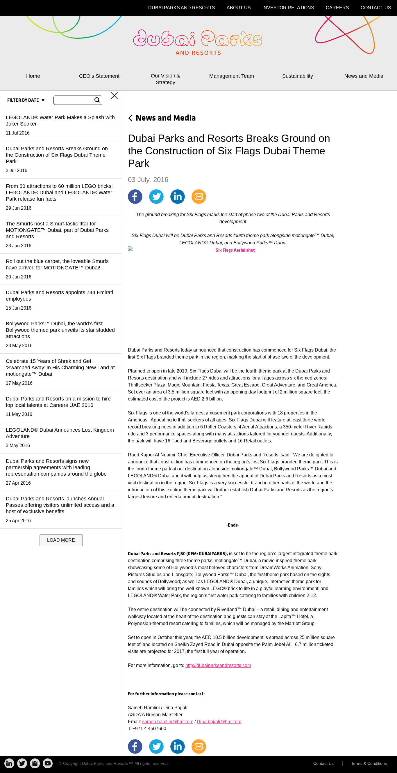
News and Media (166, 117)
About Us (239, 7)
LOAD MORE (61, 540)
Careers (337, 7)
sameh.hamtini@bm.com (167, 721)
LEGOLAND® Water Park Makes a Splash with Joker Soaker (60, 124)
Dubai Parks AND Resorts (181, 7)
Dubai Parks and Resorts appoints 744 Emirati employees (59, 300)
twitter (156, 196)
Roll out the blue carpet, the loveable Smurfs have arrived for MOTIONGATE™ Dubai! (57, 268)
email (199, 196)
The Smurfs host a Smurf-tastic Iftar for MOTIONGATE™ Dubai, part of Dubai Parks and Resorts (57, 234)
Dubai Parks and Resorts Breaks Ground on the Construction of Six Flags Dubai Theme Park (57, 159)
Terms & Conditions (369, 763)
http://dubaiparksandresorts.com (218, 665)
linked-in (177, 196)
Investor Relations (288, 7)
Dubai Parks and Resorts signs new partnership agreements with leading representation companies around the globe (56, 472)
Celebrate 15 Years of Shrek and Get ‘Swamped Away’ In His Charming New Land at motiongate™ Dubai (60, 372)
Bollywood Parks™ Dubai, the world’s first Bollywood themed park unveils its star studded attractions (60, 334)
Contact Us (376, 7)
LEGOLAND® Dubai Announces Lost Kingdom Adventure (60, 437)
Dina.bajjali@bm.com (219, 721)
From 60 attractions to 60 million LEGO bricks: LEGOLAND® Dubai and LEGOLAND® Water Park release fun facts (59, 197)
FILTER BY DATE (23, 100)
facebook (135, 196)
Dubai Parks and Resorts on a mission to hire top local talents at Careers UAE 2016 (58, 406)
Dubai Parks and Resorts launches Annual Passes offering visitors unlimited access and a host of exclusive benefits (60, 509)
